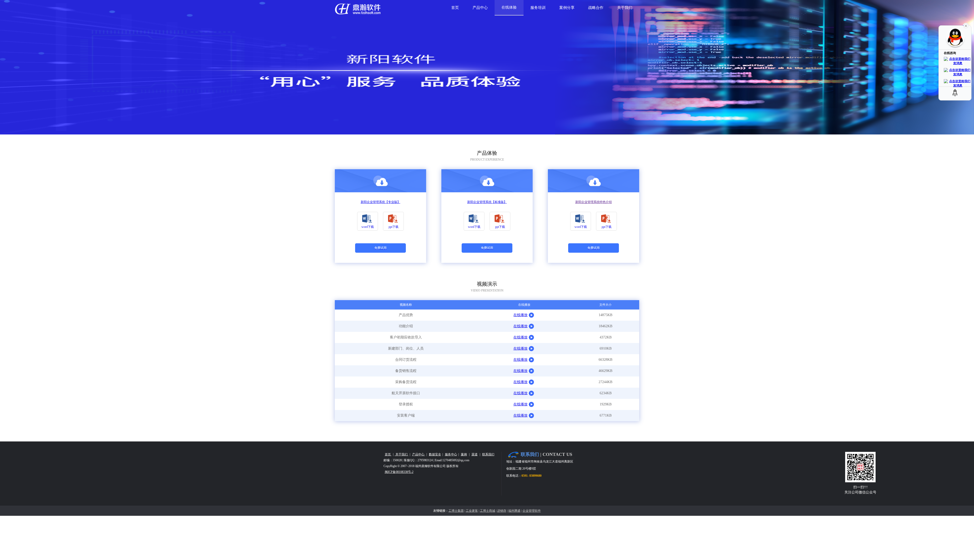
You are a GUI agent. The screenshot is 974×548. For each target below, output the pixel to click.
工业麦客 (472, 510)
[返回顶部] (954, 93)
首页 (388, 454)
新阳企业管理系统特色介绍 (593, 202)
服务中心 (451, 454)
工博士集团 (456, 510)
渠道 (475, 454)
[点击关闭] (966, 25)
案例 (464, 454)
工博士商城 (487, 510)
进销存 (501, 510)
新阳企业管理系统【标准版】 (487, 202)
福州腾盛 (514, 510)
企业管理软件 (532, 510)
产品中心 (418, 454)
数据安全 (435, 454)
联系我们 (488, 454)
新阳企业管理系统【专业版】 (380, 202)
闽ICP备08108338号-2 (399, 472)
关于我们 (401, 454)
